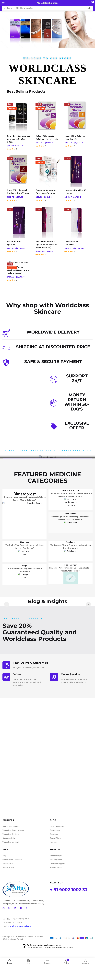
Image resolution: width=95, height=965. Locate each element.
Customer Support (57, 863)
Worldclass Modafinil (10, 842)
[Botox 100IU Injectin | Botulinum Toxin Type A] (47, 116)
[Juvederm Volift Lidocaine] (76, 222)
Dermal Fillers (55, 838)
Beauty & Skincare (57, 826)
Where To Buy (8, 867)
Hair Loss (24, 542)
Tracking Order (56, 860)
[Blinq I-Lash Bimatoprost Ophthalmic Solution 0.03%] (19, 116)
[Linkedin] (15, 908)
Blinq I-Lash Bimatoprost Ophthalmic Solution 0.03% (18, 139)
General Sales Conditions (12, 860)
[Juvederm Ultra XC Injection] (19, 222)
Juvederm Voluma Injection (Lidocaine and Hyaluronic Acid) (18, 270)
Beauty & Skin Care (70, 490)
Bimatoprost (24, 494)
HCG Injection (70, 565)
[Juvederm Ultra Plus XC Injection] (76, 171)
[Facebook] (3, 908)
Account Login (56, 856)
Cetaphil (24, 566)
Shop (4, 856)
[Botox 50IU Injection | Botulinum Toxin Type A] (19, 171)
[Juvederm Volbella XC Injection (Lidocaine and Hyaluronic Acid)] (47, 222)
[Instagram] (9, 908)
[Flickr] (21, 908)
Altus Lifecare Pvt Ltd (11, 826)
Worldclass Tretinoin (10, 834)
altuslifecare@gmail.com (19, 926)
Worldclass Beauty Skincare (13, 830)
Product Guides (56, 867)
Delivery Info (7, 863)
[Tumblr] (26, 908)
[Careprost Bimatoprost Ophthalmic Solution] (47, 171)
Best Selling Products (26, 91)
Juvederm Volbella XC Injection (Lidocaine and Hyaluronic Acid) (47, 245)
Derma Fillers (70, 514)
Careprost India (8, 838)
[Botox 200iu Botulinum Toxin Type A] (76, 116)
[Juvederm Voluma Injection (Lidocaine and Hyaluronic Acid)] (19, 262)
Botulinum (70, 542)
